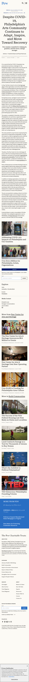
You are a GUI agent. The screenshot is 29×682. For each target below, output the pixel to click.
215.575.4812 (5, 305)
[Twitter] (9, 621)
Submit (24, 278)
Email (3, 605)
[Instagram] (5, 622)
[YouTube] (11, 622)
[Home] (14, 535)
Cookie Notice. (11, 676)
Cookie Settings (14, 679)
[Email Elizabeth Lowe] (2, 307)
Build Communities (17, 396)
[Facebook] (2, 622)
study (18, 104)
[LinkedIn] (7, 622)
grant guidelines (21, 160)
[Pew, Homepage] (5, 3)
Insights (4, 582)
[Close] (27, 666)
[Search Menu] (23, 3)
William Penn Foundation (19, 106)
